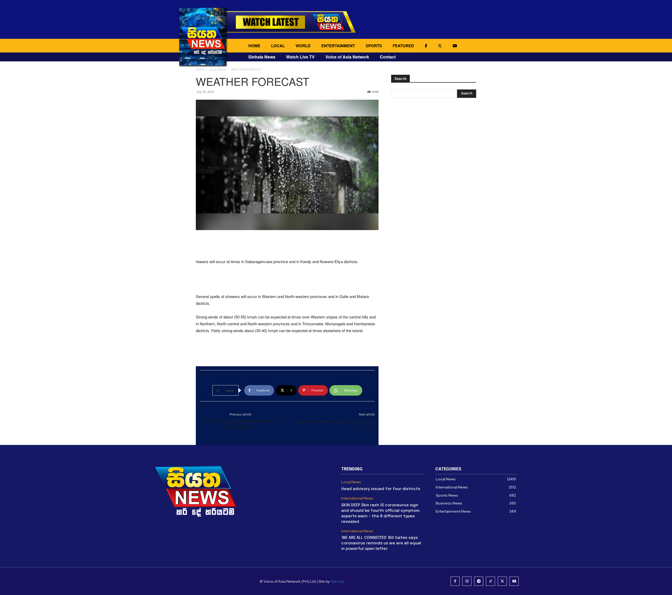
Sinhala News (261, 57)
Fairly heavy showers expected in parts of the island (335, 424)
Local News (218, 69)
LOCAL (278, 46)
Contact (388, 57)
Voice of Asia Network (347, 57)
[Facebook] (455, 581)
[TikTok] (490, 581)
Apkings (337, 581)
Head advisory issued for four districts (380, 489)
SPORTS (374, 46)
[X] (502, 581)
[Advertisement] (287, 245)
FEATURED (403, 46)
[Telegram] (478, 581)
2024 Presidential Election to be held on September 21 (240, 424)
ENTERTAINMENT (338, 46)
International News (357, 498)
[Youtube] (514, 581)
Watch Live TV (300, 57)
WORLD (303, 46)
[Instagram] (466, 581)
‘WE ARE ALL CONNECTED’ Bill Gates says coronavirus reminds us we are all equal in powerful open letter (381, 543)
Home (200, 69)
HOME (254, 46)
